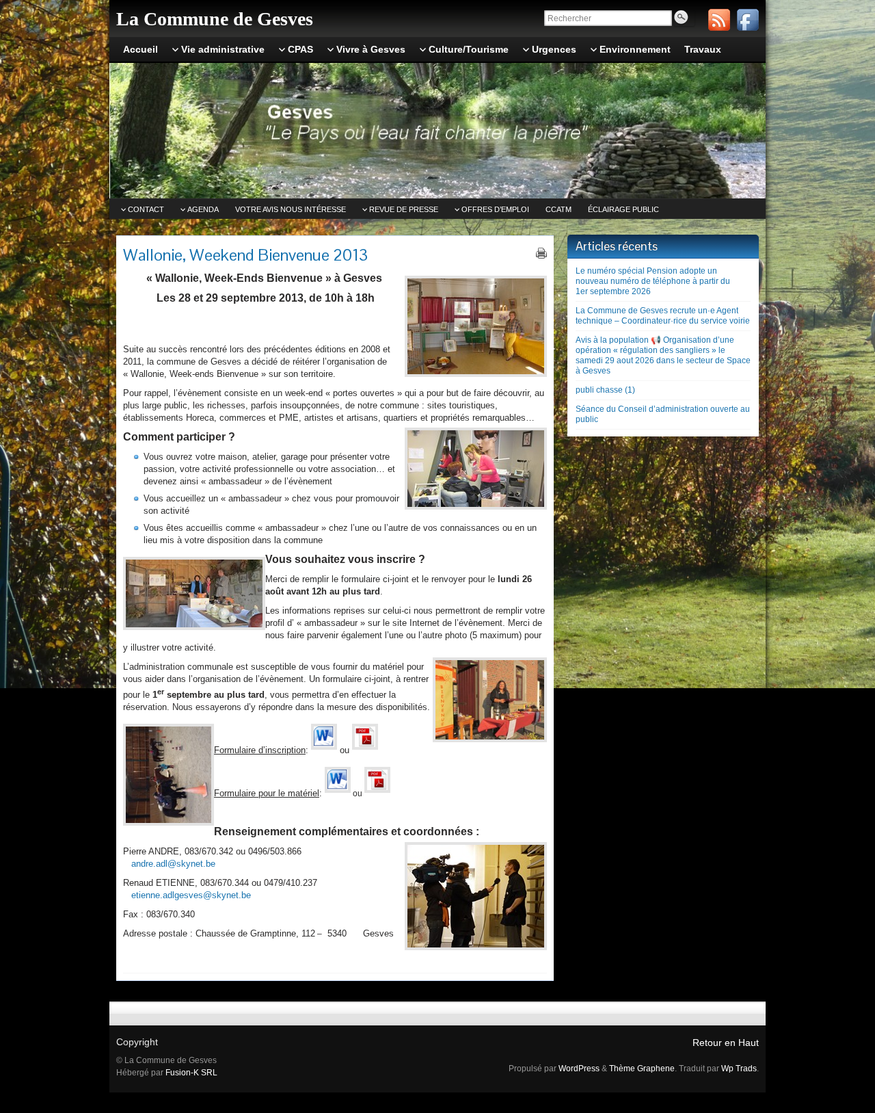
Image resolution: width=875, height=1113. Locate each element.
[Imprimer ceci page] (541, 253)
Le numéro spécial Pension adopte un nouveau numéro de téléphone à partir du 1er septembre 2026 (653, 281)
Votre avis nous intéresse (290, 209)
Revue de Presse (403, 209)
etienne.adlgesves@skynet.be (191, 895)
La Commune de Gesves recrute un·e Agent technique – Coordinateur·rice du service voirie (663, 316)
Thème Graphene (642, 1068)
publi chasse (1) (605, 390)
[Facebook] (748, 20)
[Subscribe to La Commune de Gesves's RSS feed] (719, 20)
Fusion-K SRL (191, 1072)
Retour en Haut (725, 1042)
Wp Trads (739, 1068)
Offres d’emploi (495, 209)
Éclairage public (623, 209)
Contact (146, 209)
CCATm (558, 209)
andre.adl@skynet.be (173, 864)
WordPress (579, 1068)
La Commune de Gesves (214, 18)
